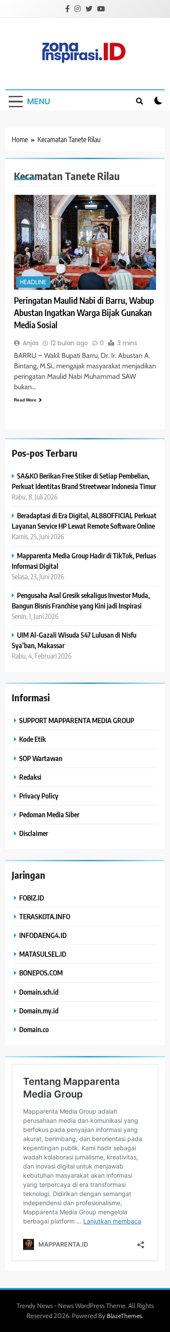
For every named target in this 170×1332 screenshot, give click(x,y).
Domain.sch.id (38, 991)
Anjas (31, 343)
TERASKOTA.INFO (44, 916)
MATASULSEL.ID (42, 953)
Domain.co (34, 1029)
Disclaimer (33, 833)
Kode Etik (32, 739)
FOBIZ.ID (31, 897)
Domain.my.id (38, 1010)
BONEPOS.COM (41, 972)
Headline (33, 282)
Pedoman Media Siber (49, 814)
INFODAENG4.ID (43, 935)
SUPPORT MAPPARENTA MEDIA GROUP (76, 720)
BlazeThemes (124, 1316)
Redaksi (30, 777)
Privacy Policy (38, 795)
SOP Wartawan (40, 758)
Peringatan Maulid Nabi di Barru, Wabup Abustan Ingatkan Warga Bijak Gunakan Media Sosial (84, 312)
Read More (25, 400)
